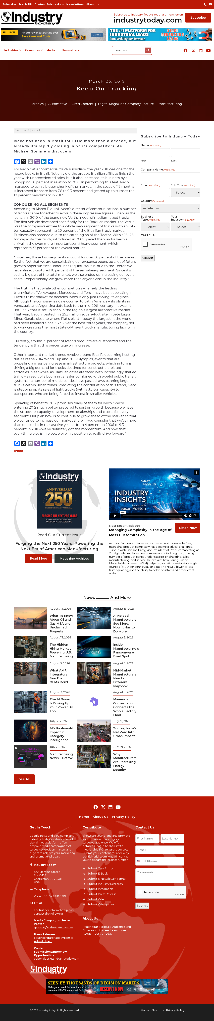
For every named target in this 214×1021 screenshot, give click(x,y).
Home (84, 817)
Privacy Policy (123, 817)
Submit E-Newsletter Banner (107, 878)
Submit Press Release (101, 894)
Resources (32, 50)
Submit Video (96, 899)
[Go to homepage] (32, 18)
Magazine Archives (74, 558)
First (143, 160)
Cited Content (82, 104)
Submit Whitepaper (100, 904)
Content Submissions (49, 4)
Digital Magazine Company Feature (126, 104)
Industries (11, 50)
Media (50, 50)
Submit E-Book (97, 873)
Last (174, 160)
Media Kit (25, 4)
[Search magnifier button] (148, 50)
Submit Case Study (100, 868)
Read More (38, 558)
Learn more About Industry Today (104, 932)
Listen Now (188, 528)
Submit (147, 258)
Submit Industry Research (105, 884)
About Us (92, 4)
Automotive (57, 104)
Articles (38, 104)
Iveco (18, 451)
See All (24, 779)
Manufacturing (170, 104)
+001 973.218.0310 (54, 896)
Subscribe (10, 4)
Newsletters (75, 4)
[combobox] (141, 861)
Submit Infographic (100, 889)
